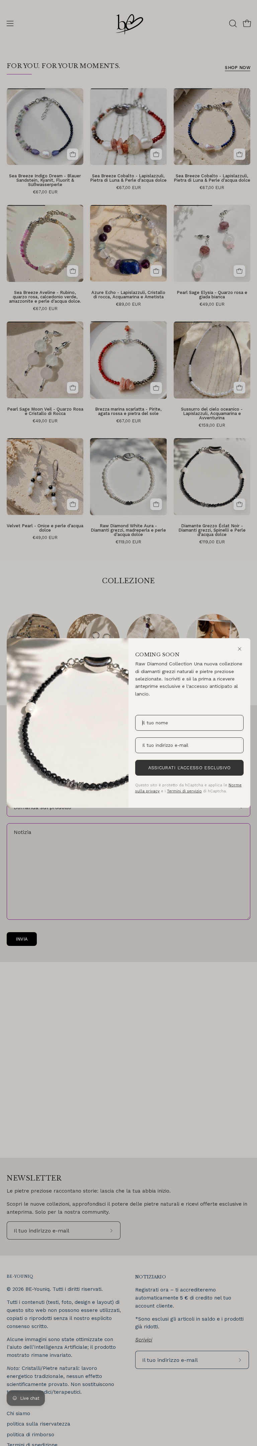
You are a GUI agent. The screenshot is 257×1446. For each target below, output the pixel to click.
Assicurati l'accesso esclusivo (189, 767)
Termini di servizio (184, 791)
